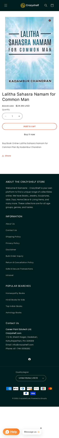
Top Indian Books (14, 306)
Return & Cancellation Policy (20, 263)
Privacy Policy (12, 243)
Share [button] (8, 156)
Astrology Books (14, 313)
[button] (6, 5)
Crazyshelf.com (25, 398)
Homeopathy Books (15, 293)
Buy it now (29, 134)
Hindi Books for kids (15, 300)
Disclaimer (11, 250)
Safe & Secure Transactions (19, 269)
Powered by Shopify (39, 398)
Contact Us (11, 230)
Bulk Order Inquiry (14, 256)
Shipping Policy (13, 237)
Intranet (10, 275)
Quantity (6, 110)
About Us (10, 224)
